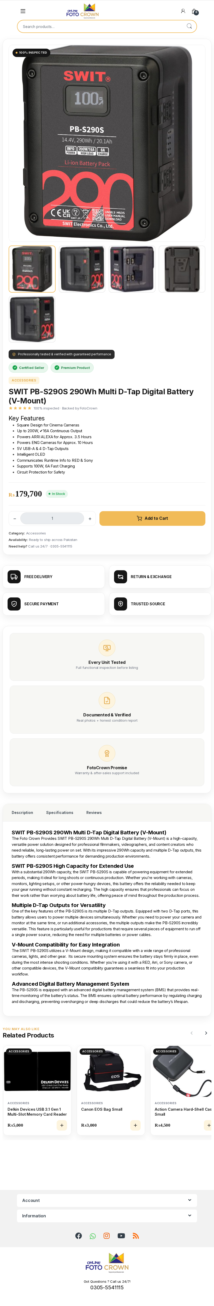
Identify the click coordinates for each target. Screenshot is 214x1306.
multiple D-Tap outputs (113, 911)
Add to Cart (156, 518)
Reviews (94, 812)
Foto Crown (30, 838)
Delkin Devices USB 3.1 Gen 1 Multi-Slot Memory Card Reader (37, 1112)
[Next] (205, 1033)
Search (189, 26)
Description (22, 812)
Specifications (59, 812)
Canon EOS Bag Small (101, 1109)
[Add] (62, 1125)
